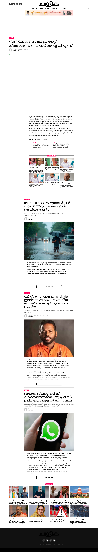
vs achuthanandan (42, 139)
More (60, 8)
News (37, 8)
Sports (41, 8)
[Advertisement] (49, 27)
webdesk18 (31, 219)
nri (62, 544)
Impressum (48, 544)
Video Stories (54, 8)
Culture (47, 8)
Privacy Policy (42, 544)
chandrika (16, 50)
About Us (54, 544)
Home (33, 8)
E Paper (64, 8)
